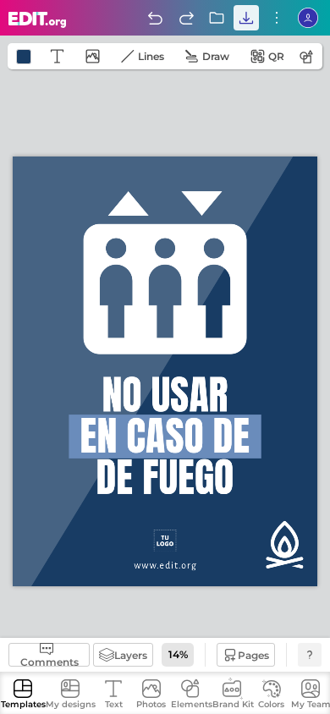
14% (178, 654)
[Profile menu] (308, 17)
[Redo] (186, 17)
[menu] (276, 17)
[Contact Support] (310, 655)
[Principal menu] (37, 20)
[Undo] (154, 17)
